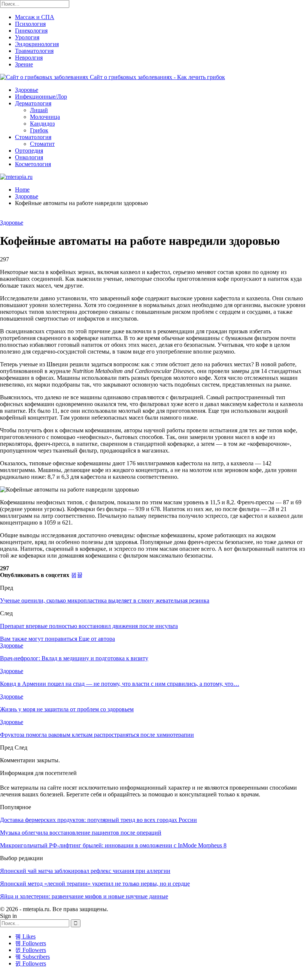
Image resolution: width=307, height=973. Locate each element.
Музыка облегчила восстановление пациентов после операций (80, 832)
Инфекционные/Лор (41, 96)
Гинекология (31, 30)
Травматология (34, 51)
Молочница (45, 117)
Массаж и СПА (34, 17)
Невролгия (29, 57)
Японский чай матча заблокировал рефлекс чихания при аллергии (85, 871)
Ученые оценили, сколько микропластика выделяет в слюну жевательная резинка (104, 600)
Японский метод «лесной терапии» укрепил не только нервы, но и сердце (95, 883)
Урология (27, 37)
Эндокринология (37, 44)
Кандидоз (42, 123)
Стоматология (33, 137)
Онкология (29, 157)
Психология (30, 24)
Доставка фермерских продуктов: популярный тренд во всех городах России (98, 820)
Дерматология (33, 103)
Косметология (33, 164)
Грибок (39, 130)
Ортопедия (29, 150)
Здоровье (26, 90)
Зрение (24, 64)
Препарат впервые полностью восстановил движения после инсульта (89, 626)
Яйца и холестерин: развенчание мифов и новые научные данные (84, 896)
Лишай (39, 110)
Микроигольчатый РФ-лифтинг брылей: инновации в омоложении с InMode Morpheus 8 (113, 845)
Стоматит (42, 144)
